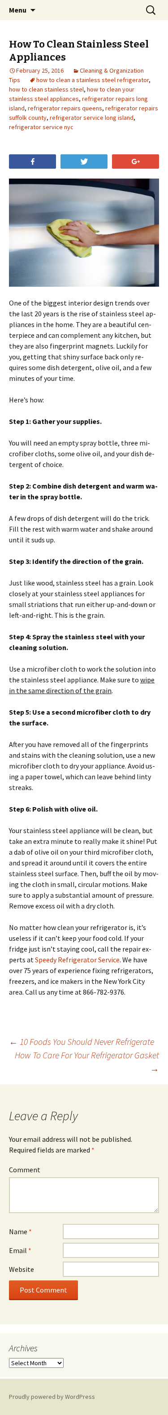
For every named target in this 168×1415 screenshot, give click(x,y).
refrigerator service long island (92, 118)
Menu (17, 9)
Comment (24, 1169)
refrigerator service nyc (41, 127)
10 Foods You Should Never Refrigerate (81, 1041)
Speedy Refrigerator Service (77, 959)
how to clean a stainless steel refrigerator (92, 80)
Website (21, 1269)
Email (20, 1250)
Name (20, 1231)
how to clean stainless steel (46, 89)
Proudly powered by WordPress (52, 1397)
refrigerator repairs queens (65, 108)
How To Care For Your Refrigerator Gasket (87, 1061)
